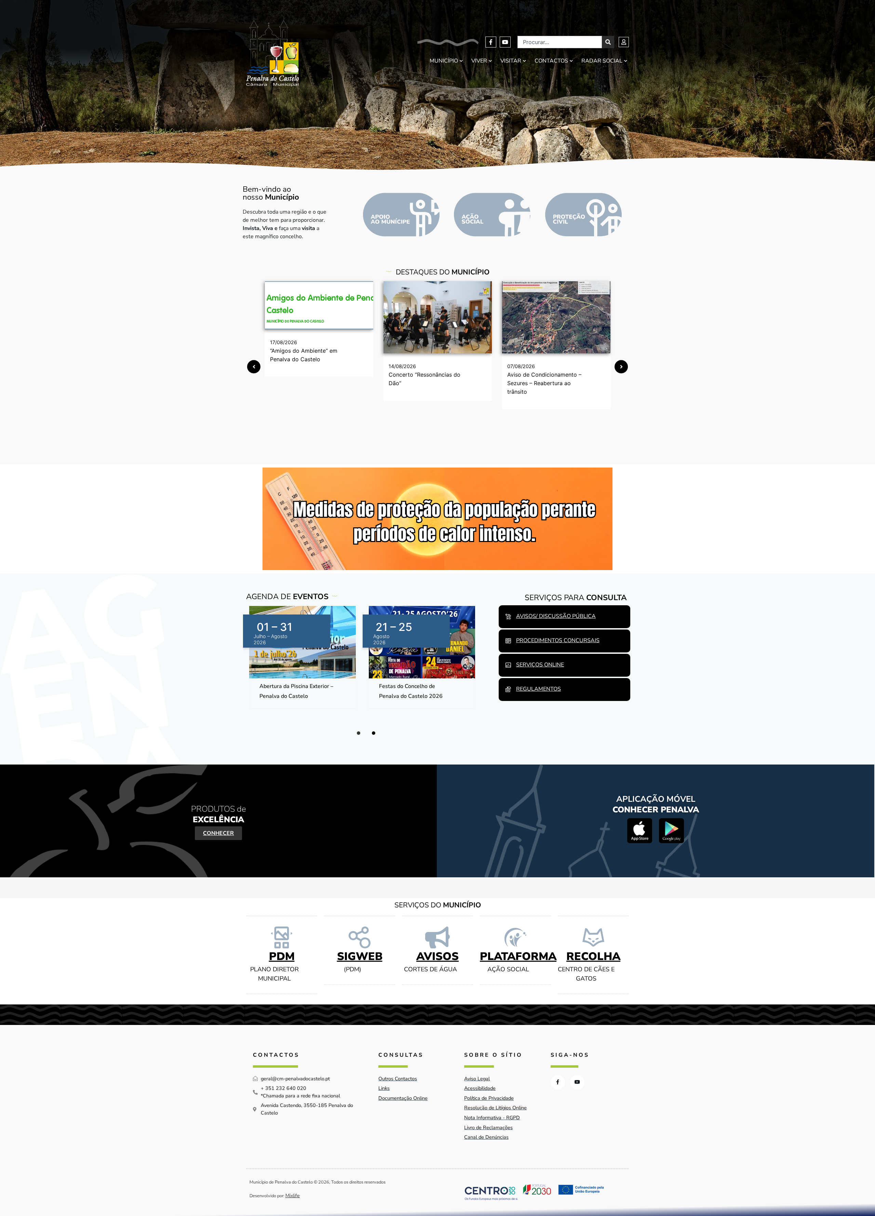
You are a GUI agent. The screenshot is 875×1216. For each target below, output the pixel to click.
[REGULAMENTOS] (508, 689)
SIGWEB (359, 956)
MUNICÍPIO (444, 61)
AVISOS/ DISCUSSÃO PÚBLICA (556, 616)
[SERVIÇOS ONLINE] (508, 665)
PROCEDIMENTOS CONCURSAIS (558, 640)
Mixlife (292, 1195)
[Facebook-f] (490, 42)
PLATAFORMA (518, 956)
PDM (282, 956)
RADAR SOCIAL (601, 61)
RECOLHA (593, 956)
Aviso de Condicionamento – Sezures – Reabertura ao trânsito (544, 383)
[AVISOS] (437, 937)
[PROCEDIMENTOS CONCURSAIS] (508, 641)
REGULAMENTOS (538, 689)
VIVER (479, 61)
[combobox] (559, 42)
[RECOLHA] (593, 937)
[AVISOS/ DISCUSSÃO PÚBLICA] (508, 616)
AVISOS (437, 956)
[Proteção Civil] (583, 215)
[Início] (272, 51)
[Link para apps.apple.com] (639, 830)
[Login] (624, 42)
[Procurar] (608, 42)
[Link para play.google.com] (671, 830)
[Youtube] (505, 42)
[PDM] (282, 937)
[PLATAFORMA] (515, 937)
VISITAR (510, 61)
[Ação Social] (492, 215)
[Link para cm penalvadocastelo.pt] (319, 305)
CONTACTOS (551, 61)
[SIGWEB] (360, 937)
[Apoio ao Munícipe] (401, 215)
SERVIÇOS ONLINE (540, 664)
